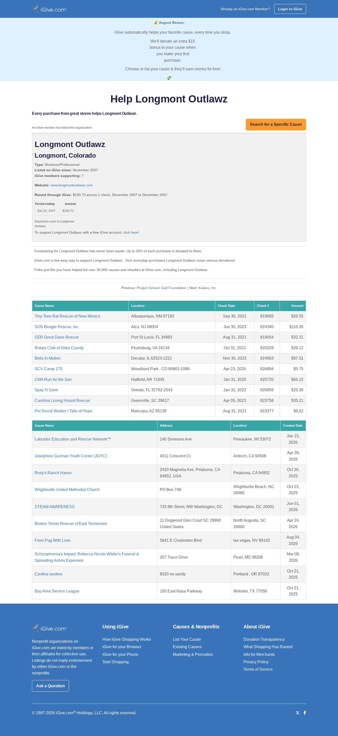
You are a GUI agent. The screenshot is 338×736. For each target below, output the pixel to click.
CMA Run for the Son (53, 379)
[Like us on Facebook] (305, 713)
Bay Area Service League (57, 591)
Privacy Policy (255, 662)
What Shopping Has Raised (267, 647)
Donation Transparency (264, 639)
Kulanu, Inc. (207, 288)
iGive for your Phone (120, 654)
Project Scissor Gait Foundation (161, 288)
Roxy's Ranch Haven (53, 473)
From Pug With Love (53, 540)
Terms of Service (258, 669)
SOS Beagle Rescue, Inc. (57, 327)
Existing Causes (187, 647)
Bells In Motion (48, 358)
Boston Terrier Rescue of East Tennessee (71, 523)
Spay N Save (46, 390)
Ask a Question (50, 686)
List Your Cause (187, 639)
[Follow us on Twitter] (298, 713)
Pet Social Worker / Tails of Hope (63, 411)
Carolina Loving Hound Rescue (62, 400)
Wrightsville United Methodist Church (67, 490)
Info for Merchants (259, 654)
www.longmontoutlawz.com (71, 185)
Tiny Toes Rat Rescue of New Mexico (67, 316)
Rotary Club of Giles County (59, 348)
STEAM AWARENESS (55, 507)
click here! (131, 232)
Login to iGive (290, 9)
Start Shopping (115, 662)
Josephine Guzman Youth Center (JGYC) (71, 456)
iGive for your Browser (121, 647)
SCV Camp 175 (48, 369)
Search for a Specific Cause (276, 124)
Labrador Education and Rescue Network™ (73, 439)
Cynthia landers (48, 574)
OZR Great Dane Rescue (57, 337)
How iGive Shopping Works (126, 639)
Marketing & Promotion (193, 654)
